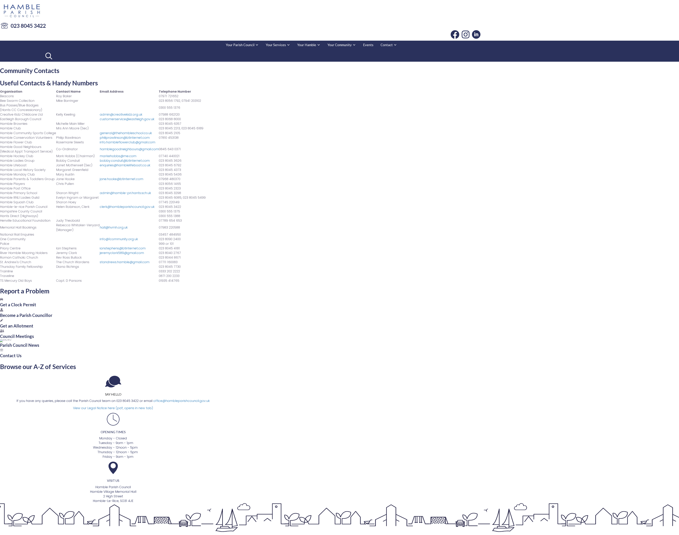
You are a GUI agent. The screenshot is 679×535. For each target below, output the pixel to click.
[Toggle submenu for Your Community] (354, 45)
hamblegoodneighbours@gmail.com (129, 149)
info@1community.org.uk (119, 239)
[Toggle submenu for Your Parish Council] (257, 45)
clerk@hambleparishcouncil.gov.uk (127, 206)
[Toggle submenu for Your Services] (288, 45)
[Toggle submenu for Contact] (395, 45)
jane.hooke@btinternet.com (121, 179)
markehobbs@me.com (118, 156)
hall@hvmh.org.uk (114, 227)
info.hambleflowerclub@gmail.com (127, 142)
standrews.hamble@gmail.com (124, 262)
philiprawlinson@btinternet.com (125, 137)
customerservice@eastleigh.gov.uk (127, 119)
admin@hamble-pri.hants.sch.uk (125, 193)
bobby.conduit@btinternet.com (125, 160)
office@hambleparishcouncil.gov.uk (181, 401)
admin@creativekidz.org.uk (121, 114)
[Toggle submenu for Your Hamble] (319, 45)
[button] (455, 34)
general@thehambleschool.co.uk (126, 133)
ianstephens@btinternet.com (123, 248)
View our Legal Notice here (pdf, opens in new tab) (113, 408)
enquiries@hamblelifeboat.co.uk (125, 165)
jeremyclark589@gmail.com (122, 253)
